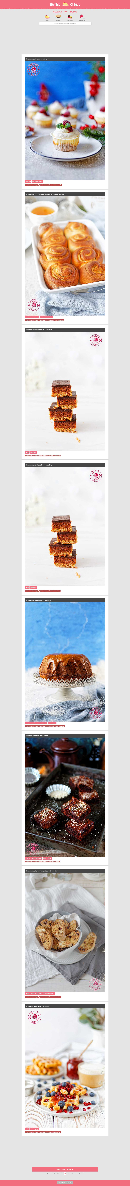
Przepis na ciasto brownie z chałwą (37, 736)
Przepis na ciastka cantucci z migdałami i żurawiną (41, 871)
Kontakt (69, 1183)
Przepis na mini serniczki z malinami (37, 59)
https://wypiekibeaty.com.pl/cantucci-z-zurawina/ (48, 997)
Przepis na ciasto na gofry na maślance (38, 1006)
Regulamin (61, 1183)
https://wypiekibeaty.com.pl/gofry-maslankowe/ (47, 1132)
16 (75, 1173)
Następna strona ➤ (65, 1169)
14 (68, 1173)
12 (61, 1173)
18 (82, 1173)
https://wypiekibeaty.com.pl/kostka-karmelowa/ (47, 455)
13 (65, 1173)
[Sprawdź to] (66, 11)
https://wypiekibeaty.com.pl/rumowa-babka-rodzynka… (50, 726)
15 (72, 1173)
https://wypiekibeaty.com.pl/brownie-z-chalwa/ (47, 861)
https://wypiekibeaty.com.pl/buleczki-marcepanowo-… (49, 320)
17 (79, 1173)
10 (54, 1173)
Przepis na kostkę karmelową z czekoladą (39, 330)
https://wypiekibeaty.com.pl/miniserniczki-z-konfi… (48, 185)
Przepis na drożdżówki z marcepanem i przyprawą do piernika (45, 194)
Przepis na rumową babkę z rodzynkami (38, 600)
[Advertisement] (65, 39)
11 (58, 1173)
